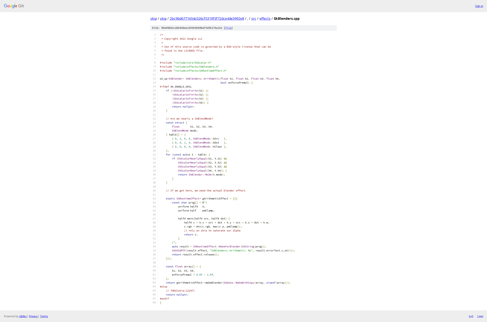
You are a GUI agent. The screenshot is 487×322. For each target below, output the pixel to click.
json (480, 316)
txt (471, 316)
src (253, 18)
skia (153, 18)
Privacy (33, 316)
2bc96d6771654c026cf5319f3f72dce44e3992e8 (207, 18)
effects (265, 18)
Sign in (479, 6)
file (228, 27)
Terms (44, 316)
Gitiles (23, 316)
